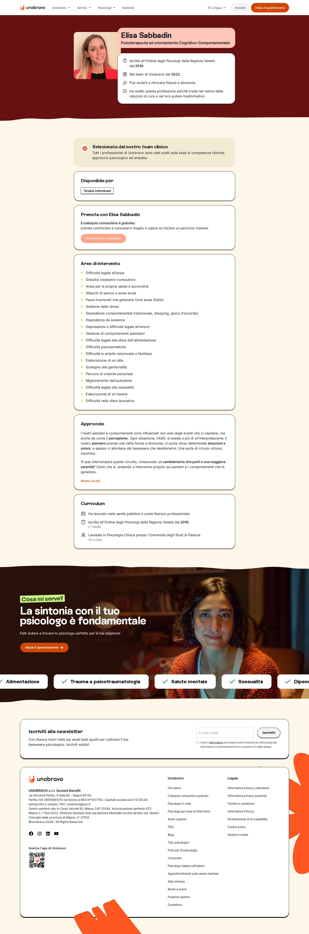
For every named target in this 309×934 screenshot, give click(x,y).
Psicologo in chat (179, 803)
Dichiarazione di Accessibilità (247, 819)
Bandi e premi (177, 889)
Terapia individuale (97, 190)
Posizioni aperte (179, 897)
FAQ (171, 827)
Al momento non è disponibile (103, 238)
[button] (61, 7)
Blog (171, 834)
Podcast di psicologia (182, 850)
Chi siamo (174, 788)
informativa (216, 742)
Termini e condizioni (241, 803)
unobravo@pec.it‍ (79, 804)
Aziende (128, 7)
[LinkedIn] (47, 833)
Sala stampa (176, 881)
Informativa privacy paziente (247, 795)
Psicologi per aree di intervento (189, 811)
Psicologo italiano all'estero (186, 866)
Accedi (240, 7)
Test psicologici (178, 842)
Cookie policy (236, 827)
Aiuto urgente (177, 819)
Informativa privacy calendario (248, 788)
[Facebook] (31, 833)
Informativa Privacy (240, 811)
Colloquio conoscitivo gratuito (188, 795)
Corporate (175, 858)
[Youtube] (56, 833)
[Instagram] (39, 833)
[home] (32, 7)
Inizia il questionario (270, 7)
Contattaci (175, 904)
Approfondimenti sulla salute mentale (193, 873)
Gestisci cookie (237, 834)
